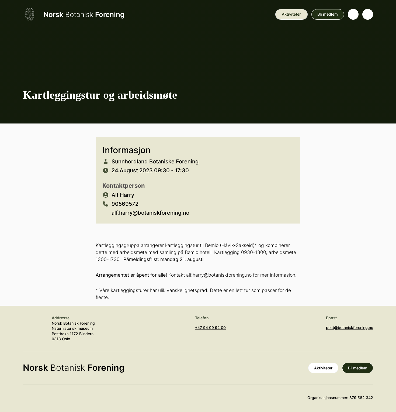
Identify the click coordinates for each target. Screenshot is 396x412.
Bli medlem (327, 14)
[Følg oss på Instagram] (44, 400)
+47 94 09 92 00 (210, 327)
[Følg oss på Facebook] (59, 400)
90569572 (125, 204)
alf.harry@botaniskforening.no (150, 213)
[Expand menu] (367, 14)
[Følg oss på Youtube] (28, 400)
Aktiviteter (291, 14)
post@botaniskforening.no (349, 327)
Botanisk (83, 14)
